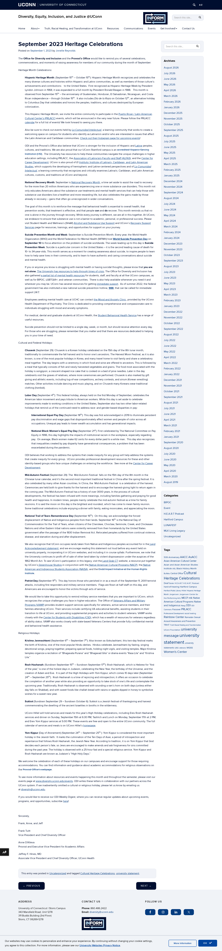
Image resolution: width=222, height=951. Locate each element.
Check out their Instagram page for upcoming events (110, 138)
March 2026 (170, 96)
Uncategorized (57, 873)
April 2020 (170, 471)
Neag (183, 606)
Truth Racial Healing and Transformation (185, 625)
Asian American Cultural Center (180, 560)
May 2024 (169, 215)
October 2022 (172, 323)
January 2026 (171, 107)
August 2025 (171, 135)
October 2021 (171, 391)
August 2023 (171, 266)
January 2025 (171, 175)
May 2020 (169, 465)
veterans (182, 648)
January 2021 (171, 436)
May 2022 (169, 351)
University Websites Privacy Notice (99, 945)
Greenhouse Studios (50, 565)
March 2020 (171, 476)
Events (152, 28)
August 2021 (171, 402)
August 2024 (171, 198)
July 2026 (169, 73)
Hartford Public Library (172, 591)
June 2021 (170, 414)
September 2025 (173, 130)
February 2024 (172, 232)
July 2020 (169, 453)
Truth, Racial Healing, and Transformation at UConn (73, 28)
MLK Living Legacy (174, 530)
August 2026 (171, 67)
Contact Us (188, 28)
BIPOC (167, 502)
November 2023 (173, 249)
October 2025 (172, 124)
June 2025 (170, 147)
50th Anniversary (171, 557)
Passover (176, 609)
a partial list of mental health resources (63, 275)
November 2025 (173, 118)
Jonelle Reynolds (65, 50)
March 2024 (170, 226)
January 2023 (171, 306)
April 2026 (170, 90)
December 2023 (173, 243)
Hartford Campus (173, 519)
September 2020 (173, 442)
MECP (185, 598)
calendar (30, 122)
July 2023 (169, 272)
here (65, 801)
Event (167, 508)
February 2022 (172, 368)
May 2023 (169, 283)
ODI (188, 605)
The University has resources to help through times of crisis (70, 271)
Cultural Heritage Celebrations (97, 873)
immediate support (107, 284)
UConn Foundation (172, 630)
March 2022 (170, 363)
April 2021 (169, 419)
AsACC (192, 557)
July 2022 (169, 340)
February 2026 (172, 101)
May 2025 (169, 152)
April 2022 (170, 357)
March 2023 (170, 294)
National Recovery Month (85, 182)
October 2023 (172, 255)
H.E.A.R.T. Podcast (191, 583)
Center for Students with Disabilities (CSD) (67, 617)
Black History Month (186, 568)
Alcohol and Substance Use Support (94, 223)
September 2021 (173, 397)
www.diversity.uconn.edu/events (54, 781)
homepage (89, 725)
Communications (133, 28)
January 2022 (171, 374)
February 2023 (172, 300)
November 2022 (173, 317)
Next (146, 885)
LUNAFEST (170, 525)
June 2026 (170, 79)
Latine (138, 145)
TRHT (167, 625)
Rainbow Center (174, 617)
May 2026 (169, 84)
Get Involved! (168, 28)
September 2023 (173, 260)
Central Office (176, 573)
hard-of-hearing (171, 586)
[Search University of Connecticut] (194, 4)
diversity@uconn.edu (33, 789)
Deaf (166, 583)
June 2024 (170, 209)
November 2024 (173, 186)
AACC (184, 557)
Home (21, 28)
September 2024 (173, 192)
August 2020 (171, 448)
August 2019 (171, 482)
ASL (174, 568)
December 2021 (173, 380)
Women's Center (175, 652)
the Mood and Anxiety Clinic (110, 299)
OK (205, 943)
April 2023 (170, 289)
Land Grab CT (110, 561)
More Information (182, 943)
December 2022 (173, 311)
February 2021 (172, 431)
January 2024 (171, 238)
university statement (127, 873)
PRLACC (186, 609)
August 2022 (171, 334)
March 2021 (170, 425)
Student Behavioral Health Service (117, 315)
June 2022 (170, 346)
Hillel (184, 590)
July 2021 (169, 408)
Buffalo (167, 573)
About (34, 28)
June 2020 (170, 459)
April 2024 (170, 221)
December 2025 (173, 113)
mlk (190, 598)
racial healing (190, 613)
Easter (171, 583)
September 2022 (173, 329)
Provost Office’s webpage (37, 769)
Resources (113, 28)
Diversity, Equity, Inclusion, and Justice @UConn (60, 16)
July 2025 (169, 141)
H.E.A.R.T (179, 583)
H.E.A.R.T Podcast (174, 513)
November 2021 (173, 385)
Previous (31, 885)
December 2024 (173, 181)
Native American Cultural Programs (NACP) (113, 565)
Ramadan (189, 617)
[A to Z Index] (200, 4)
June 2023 (170, 277)
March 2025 (170, 164)
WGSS (190, 647)
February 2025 (172, 169)
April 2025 (170, 158)
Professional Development (174, 613)
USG (177, 648)
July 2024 (169, 204)
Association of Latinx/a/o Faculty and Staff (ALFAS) (102, 158)
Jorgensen (174, 594)
